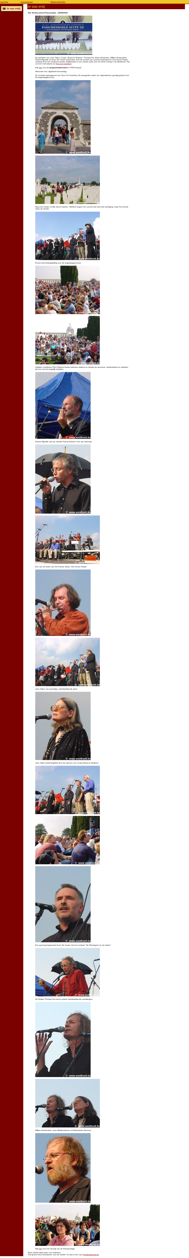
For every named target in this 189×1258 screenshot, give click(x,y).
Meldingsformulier (58, 2)
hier (40, 68)
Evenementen (27, 2)
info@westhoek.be (91, 1255)
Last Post (4, 2)
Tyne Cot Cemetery (63, 64)
